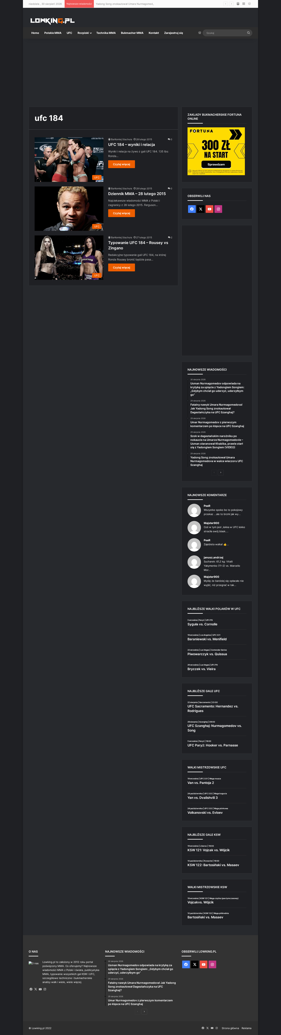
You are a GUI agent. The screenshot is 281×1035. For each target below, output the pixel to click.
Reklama (246, 1028)
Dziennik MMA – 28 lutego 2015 (137, 193)
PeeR (207, 505)
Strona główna (230, 1028)
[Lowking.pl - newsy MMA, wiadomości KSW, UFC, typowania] (52, 21)
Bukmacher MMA (132, 32)
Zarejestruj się (173, 32)
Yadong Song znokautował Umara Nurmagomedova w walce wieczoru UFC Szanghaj (146, 3)
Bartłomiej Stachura (121, 139)
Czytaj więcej (121, 164)
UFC (69, 32)
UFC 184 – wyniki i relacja (131, 144)
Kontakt (154, 32)
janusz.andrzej (213, 557)
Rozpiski (83, 32)
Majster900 (211, 523)
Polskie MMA (52, 32)
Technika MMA (106, 32)
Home (35, 32)
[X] (35, 989)
